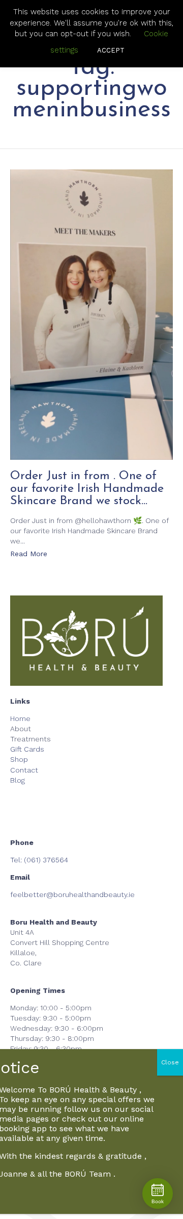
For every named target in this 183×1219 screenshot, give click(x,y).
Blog (17, 780)
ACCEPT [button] (111, 50)
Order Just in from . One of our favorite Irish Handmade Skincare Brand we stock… (87, 488)
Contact (24, 770)
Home (20, 718)
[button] (28, 555)
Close (170, 1062)
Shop (19, 759)
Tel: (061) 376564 (39, 860)
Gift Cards (27, 749)
